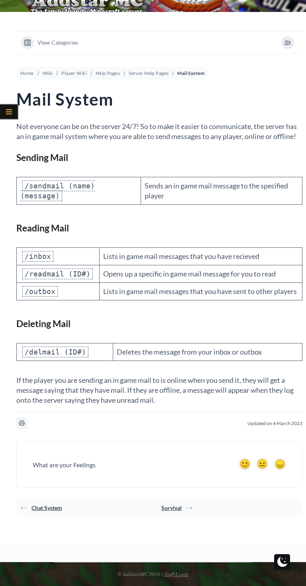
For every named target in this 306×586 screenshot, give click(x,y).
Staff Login (176, 574)
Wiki (48, 73)
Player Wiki (74, 73)
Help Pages (108, 73)
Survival (171, 507)
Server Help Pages (149, 73)
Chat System (46, 507)
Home (27, 73)
